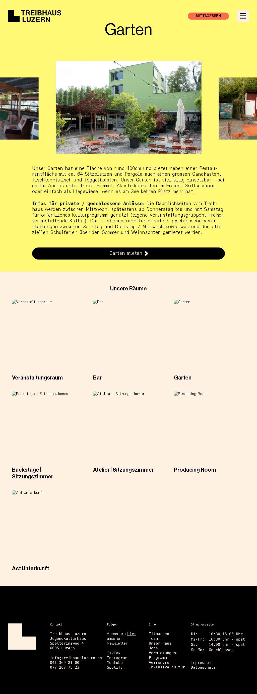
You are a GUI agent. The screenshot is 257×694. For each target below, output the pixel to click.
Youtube (115, 662)
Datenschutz (203, 667)
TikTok (113, 653)
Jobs (153, 648)
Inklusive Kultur (167, 667)
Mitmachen (159, 634)
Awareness (159, 662)
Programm (158, 657)
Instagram (117, 658)
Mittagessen (208, 16)
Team (153, 638)
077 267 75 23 (64, 667)
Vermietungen (162, 653)
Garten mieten (125, 253)
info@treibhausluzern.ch (76, 658)
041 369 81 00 (64, 662)
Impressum (201, 662)
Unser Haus (160, 643)
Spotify (115, 667)
